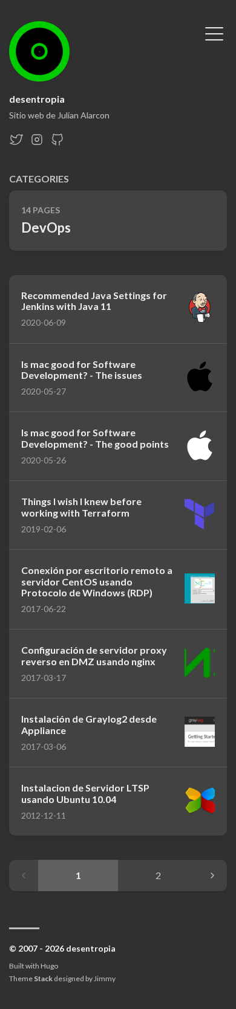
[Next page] (212, 875)
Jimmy (105, 978)
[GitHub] (57, 143)
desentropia (37, 99)
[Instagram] (37, 143)
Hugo (49, 965)
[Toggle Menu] (214, 32)
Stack (43, 978)
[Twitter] (16, 143)
